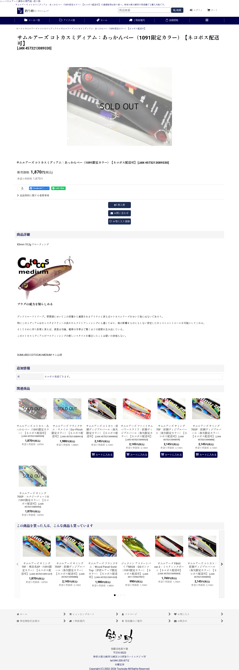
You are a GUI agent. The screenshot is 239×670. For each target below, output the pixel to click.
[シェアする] (22, 188)
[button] (206, 20)
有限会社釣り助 (119, 648)
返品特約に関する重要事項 (34, 195)
